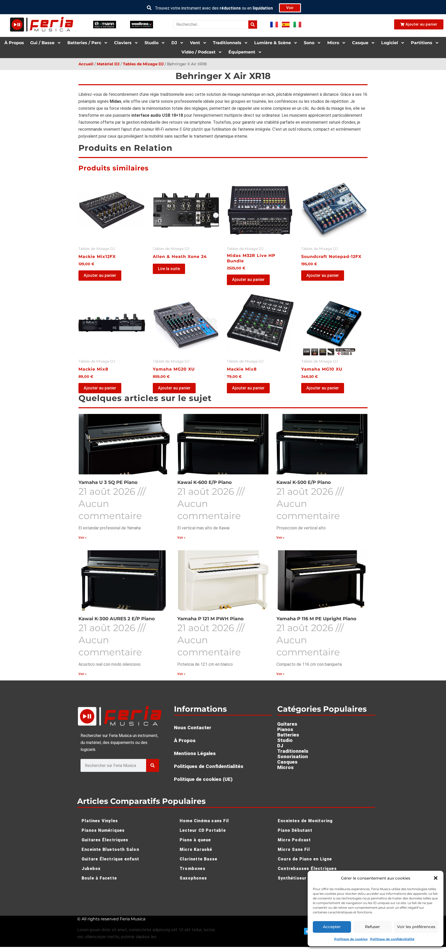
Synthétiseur (292, 878)
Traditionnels (292, 751)
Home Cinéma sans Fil (204, 820)
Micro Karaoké (196, 849)
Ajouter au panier (100, 275)
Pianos (285, 729)
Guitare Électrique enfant (110, 859)
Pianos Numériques (103, 830)
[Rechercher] (252, 24)
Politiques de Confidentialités (208, 766)
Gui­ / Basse (42, 42)
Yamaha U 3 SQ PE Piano (108, 482)
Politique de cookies (351, 939)
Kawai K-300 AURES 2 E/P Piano (116, 619)
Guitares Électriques (105, 839)
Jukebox (91, 868)
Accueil (85, 64)
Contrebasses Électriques (307, 868)
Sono (309, 42)
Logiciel (389, 42)
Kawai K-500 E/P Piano (303, 482)
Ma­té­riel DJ (108, 64)
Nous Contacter (192, 728)
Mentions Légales (195, 753)
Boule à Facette (99, 878)
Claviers (123, 42)
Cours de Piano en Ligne (305, 859)
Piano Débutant (295, 830)
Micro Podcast (294, 839)
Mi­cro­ (333, 42)
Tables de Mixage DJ (143, 64)
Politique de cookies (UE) (203, 779)
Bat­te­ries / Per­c (84, 42)
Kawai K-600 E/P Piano (204, 482)
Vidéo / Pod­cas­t (198, 52)
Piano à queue (195, 839)
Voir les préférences (416, 926)
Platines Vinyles (100, 820)
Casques (287, 762)
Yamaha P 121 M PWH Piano (210, 619)
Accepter (332, 926)
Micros (285, 767)
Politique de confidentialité (392, 939)
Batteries (288, 735)
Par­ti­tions (421, 42)
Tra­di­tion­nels (227, 42)
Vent (195, 42)
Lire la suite (169, 268)
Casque (360, 42)
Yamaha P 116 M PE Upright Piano (316, 619)
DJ (174, 42)
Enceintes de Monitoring (305, 820)
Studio (151, 42)
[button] (435, 878)
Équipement (241, 52)
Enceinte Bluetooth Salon (110, 849)
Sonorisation (292, 756)
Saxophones (193, 878)
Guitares (287, 724)
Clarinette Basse (198, 859)
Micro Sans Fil (294, 849)
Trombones (192, 868)
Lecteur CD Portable (203, 830)
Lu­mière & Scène (272, 42)
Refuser (372, 926)
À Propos (14, 42)
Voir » (82, 537)
